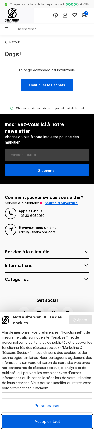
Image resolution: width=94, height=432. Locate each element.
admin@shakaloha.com (37, 232)
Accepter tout (47, 421)
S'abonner (47, 170)
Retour (14, 42)
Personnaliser (47, 405)
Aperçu (83, 320)
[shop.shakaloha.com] (17, 15)
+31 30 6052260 (32, 216)
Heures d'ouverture (61, 203)
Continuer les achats (47, 85)
